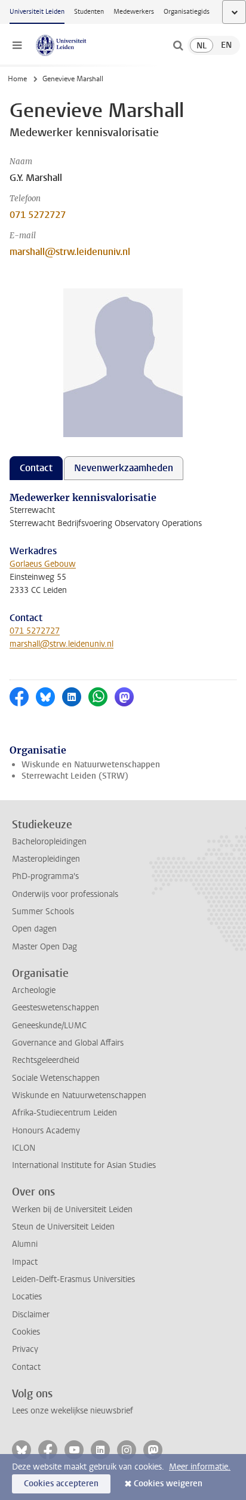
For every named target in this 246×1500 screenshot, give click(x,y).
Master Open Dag (44, 946)
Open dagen (34, 929)
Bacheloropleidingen (49, 841)
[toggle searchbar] (178, 45)
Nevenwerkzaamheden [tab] (123, 468)
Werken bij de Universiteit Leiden (72, 1209)
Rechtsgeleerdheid (45, 1060)
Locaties (27, 1296)
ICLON (23, 1148)
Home (17, 79)
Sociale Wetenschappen (56, 1078)
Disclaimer (31, 1314)
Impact (25, 1262)
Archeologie (34, 990)
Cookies (26, 1332)
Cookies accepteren (61, 1483)
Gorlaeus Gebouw (43, 564)
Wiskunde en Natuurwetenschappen (90, 764)
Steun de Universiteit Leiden (63, 1226)
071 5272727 (38, 214)
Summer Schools (43, 911)
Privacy (25, 1349)
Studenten (89, 11)
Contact (26, 1367)
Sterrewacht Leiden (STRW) (74, 776)
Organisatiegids (187, 11)
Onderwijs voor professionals (65, 894)
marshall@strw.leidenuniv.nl (70, 251)
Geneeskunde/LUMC (49, 1025)
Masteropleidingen (46, 859)
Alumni (25, 1244)
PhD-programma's (45, 876)
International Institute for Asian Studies (84, 1165)
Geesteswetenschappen (55, 1007)
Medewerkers (133, 11)
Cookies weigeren (168, 1483)
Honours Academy (46, 1130)
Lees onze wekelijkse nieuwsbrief (72, 1410)
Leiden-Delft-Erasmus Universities (73, 1279)
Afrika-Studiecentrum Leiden (64, 1112)
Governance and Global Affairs (68, 1043)
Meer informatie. (199, 1467)
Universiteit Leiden (37, 11)
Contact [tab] (36, 468)
